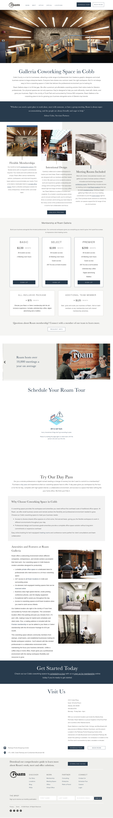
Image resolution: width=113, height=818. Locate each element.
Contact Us (82, 779)
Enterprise (65, 782)
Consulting (65, 779)
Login (80, 788)
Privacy (12, 807)
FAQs (30, 788)
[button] (24, 282)
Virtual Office (51, 788)
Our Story (32, 779)
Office (41, 5)
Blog (30, 785)
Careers (81, 785)
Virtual (49, 5)
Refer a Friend (66, 785)
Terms (17, 807)
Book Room (98, 4)
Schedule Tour (84, 4)
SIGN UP (98, 799)
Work (27, 5)
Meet (34, 5)
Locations (59, 5)
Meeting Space (51, 782)
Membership (50, 779)
